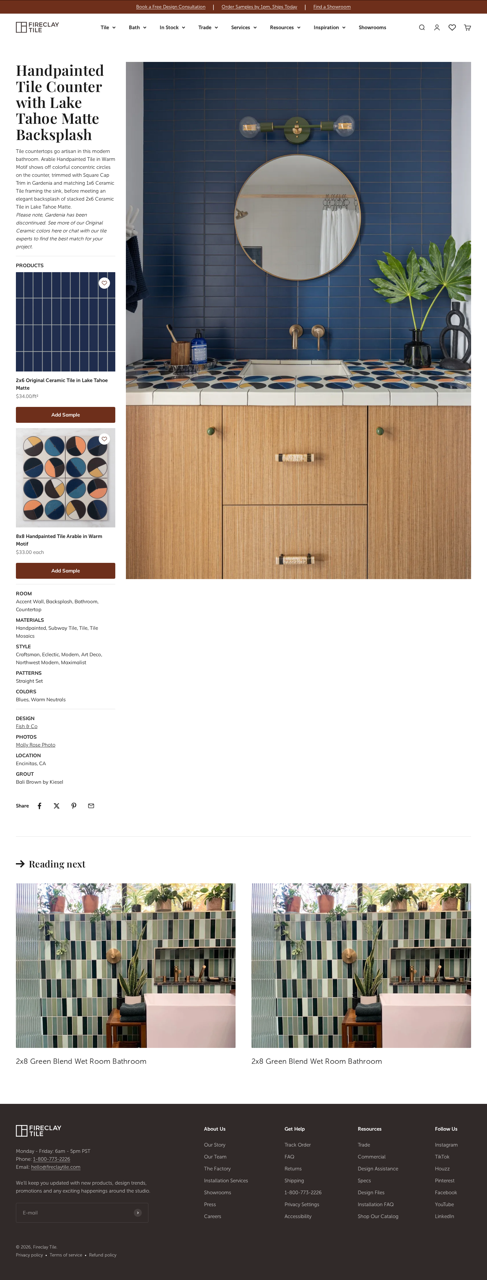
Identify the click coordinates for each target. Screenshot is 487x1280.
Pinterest (445, 1181)
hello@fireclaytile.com (56, 1167)
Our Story (214, 1145)
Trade (204, 27)
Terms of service (66, 1255)
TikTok (442, 1157)
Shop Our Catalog (378, 1216)
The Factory (217, 1169)
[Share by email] (91, 805)
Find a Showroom (332, 7)
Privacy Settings (302, 1204)
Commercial (372, 1157)
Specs (364, 1181)
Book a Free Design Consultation (170, 7)
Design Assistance (378, 1169)
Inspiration (326, 27)
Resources (282, 27)
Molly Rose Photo (35, 745)
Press (210, 1204)
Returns (293, 1169)
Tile (105, 27)
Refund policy (102, 1255)
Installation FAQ (376, 1204)
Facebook (446, 1193)
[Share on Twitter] (56, 805)
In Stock (169, 27)
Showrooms (372, 27)
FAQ (290, 1157)
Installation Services (226, 1181)
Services (240, 27)
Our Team (215, 1157)
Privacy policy (29, 1255)
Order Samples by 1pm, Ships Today (259, 7)
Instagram (446, 1145)
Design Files (371, 1193)
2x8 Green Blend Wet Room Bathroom (81, 1061)
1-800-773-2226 (51, 1159)
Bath (134, 27)
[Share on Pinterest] (74, 805)
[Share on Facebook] (39, 805)
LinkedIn (444, 1216)
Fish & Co (26, 726)
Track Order (298, 1145)
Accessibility (298, 1216)
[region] (243, 7)
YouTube (444, 1204)
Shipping (294, 1181)
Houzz (442, 1169)
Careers (212, 1216)
